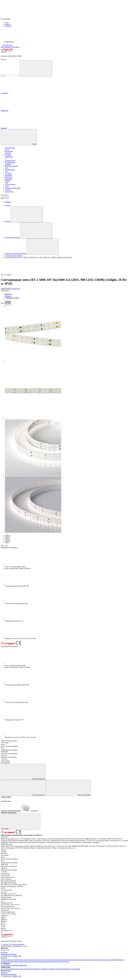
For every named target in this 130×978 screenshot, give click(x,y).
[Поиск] (36, 68)
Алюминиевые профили (10, 163)
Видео (9, 969)
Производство (10, 965)
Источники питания (9, 152)
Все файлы (5, 828)
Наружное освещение (8, 178)
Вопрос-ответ (40, 969)
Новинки (8, 202)
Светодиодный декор (24, 961)
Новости (8, 24)
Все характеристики (38, 779)
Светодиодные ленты (8, 960)
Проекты (8, 26)
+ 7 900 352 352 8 (7, 944)
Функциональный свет (82, 960)
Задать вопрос (6, 288)
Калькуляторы (50, 969)
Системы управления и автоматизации (43, 960)
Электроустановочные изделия (42, 961)
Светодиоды (9, 191)
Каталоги (4, 969)
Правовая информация (9, 954)
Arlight (15, 956)
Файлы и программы (83, 795)
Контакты (16, 47)
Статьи (32, 969)
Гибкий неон (7, 181)
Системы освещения (8, 174)
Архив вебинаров (24, 969)
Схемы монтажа (60, 969)
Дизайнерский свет (96, 960)
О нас (7, 22)
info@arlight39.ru (19, 944)
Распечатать (16, 288)
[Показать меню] (27, 214)
